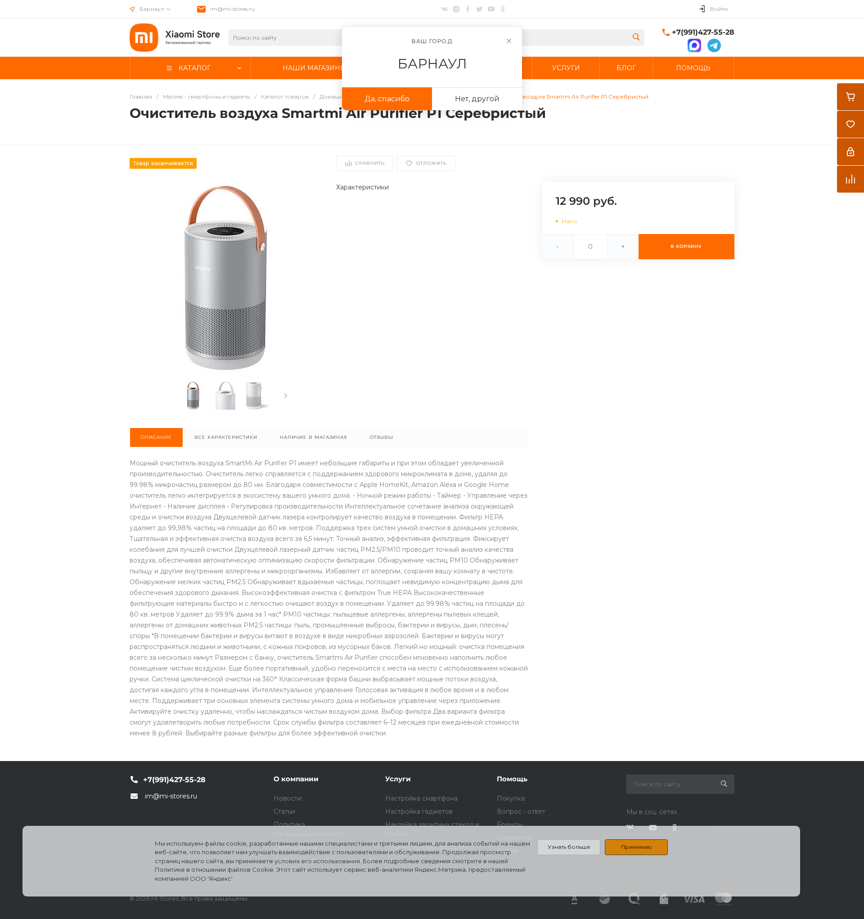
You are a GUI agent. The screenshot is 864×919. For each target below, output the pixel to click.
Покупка (511, 798)
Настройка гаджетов (419, 811)
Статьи (284, 811)
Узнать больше (569, 846)
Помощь (512, 779)
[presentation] (285, 395)
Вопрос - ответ (521, 811)
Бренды (510, 824)
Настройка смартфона (421, 798)
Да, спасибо (387, 99)
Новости (288, 798)
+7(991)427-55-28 (703, 32)
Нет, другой (477, 99)
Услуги (398, 779)
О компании (296, 779)
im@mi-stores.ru (232, 8)
